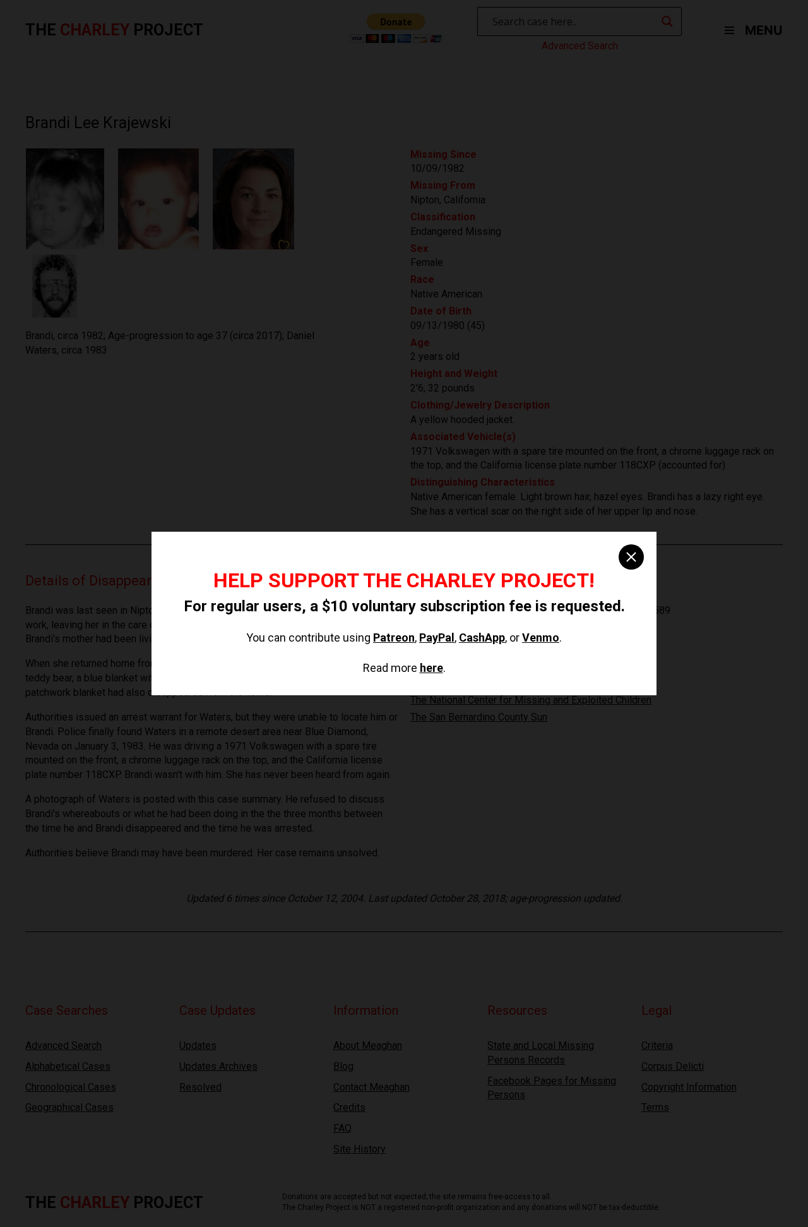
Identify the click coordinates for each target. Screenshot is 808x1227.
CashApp (482, 637)
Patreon (394, 637)
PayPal (436, 637)
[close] (631, 557)
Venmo (540, 637)
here (431, 667)
